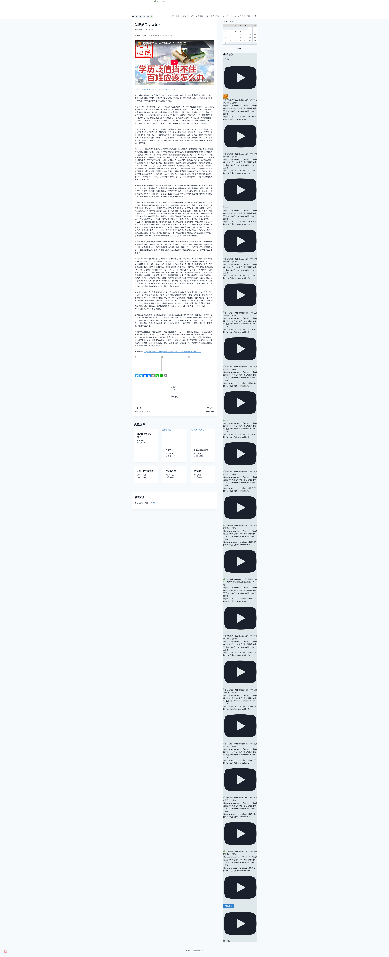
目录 (178, 16)
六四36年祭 (171, 471)
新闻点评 (185, 16)
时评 (192, 16)
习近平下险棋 (209, 410)
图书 (212, 16)
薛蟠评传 (170, 450)
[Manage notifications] (5, 951)
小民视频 (241, 16)
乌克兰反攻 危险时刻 (143, 410)
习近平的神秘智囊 (145, 471)
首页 (172, 16)
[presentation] (174, 437)
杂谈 (206, 16)
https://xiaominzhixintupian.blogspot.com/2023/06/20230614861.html (172, 352)
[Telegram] (144, 16)
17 (225, 37)
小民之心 (141, 30)
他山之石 (225, 16)
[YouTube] (140, 16)
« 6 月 (239, 48)
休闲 (217, 16)
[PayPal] (151, 16)
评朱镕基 (198, 471)
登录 (249, 16)
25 (230, 40)
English (233, 16)
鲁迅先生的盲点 (201, 450)
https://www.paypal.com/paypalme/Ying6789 (159, 89)
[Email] (147, 16)
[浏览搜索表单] (255, 16)
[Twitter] (136, 16)
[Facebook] (133, 16)
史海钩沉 (199, 16)
